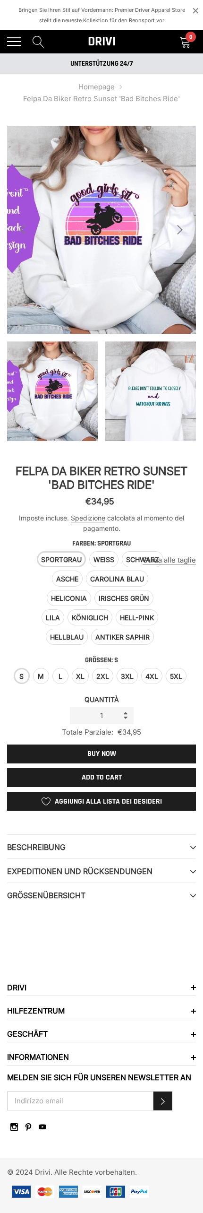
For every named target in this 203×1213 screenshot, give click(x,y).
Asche (67, 579)
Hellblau (67, 637)
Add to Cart (102, 777)
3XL (127, 676)
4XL (151, 676)
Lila (53, 618)
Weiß (103, 559)
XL (80, 676)
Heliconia (69, 598)
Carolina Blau (117, 579)
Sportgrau (61, 559)
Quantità (102, 699)
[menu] (14, 42)
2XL (102, 676)
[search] (38, 41)
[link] (14, 1127)
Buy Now (101, 754)
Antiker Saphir (122, 637)
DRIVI (102, 41)
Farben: (101, 543)
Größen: (101, 660)
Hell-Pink (137, 618)
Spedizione (88, 518)
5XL (176, 676)
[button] (162, 1101)
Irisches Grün (124, 598)
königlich (90, 618)
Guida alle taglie (169, 559)
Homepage (96, 86)
